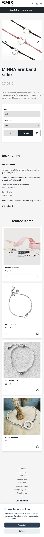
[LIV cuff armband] (37, 276)
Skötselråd (22, 483)
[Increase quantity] (15, 133)
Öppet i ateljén (22, 472)
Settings (22, 531)
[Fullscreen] (22, 40)
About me (22, 469)
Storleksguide (22, 493)
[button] (38, 40)
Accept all (22, 525)
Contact (22, 476)
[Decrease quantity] (6, 133)
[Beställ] (37, 333)
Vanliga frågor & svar (22, 490)
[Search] (33, 3)
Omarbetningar (22, 486)
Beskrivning (11, 155)
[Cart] (37, 3)
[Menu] (41, 3)
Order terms (22, 479)
